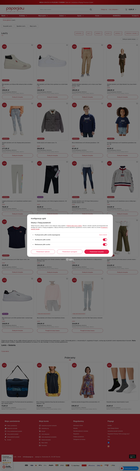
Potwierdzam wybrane (43, 251)
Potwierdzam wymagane (69, 251)
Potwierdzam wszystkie (97, 251)
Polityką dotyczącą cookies (74, 225)
